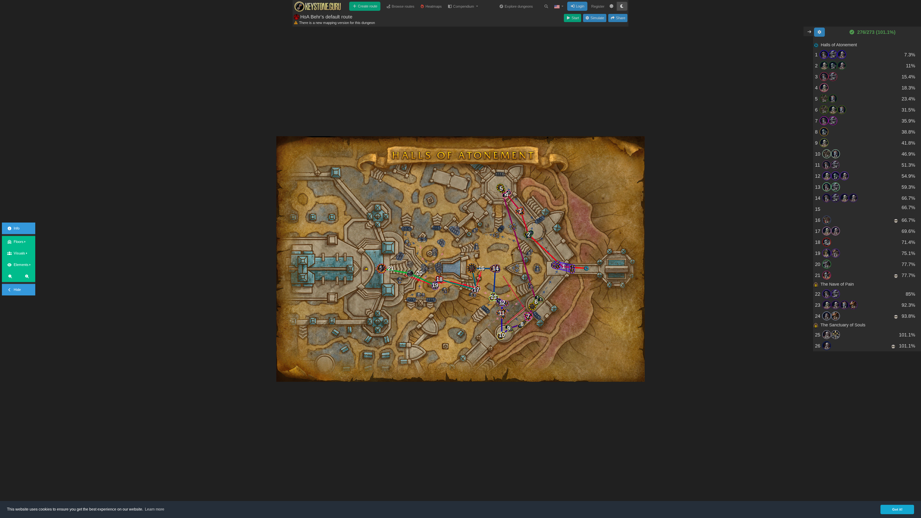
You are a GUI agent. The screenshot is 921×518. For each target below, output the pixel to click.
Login (579, 6)
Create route (367, 6)
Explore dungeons (518, 6)
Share (620, 18)
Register (597, 6)
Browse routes (402, 6)
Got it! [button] (897, 509)
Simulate (597, 18)
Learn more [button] (154, 509)
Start (575, 18)
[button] (558, 6)
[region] (867, 195)
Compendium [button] (463, 6)
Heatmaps (433, 6)
